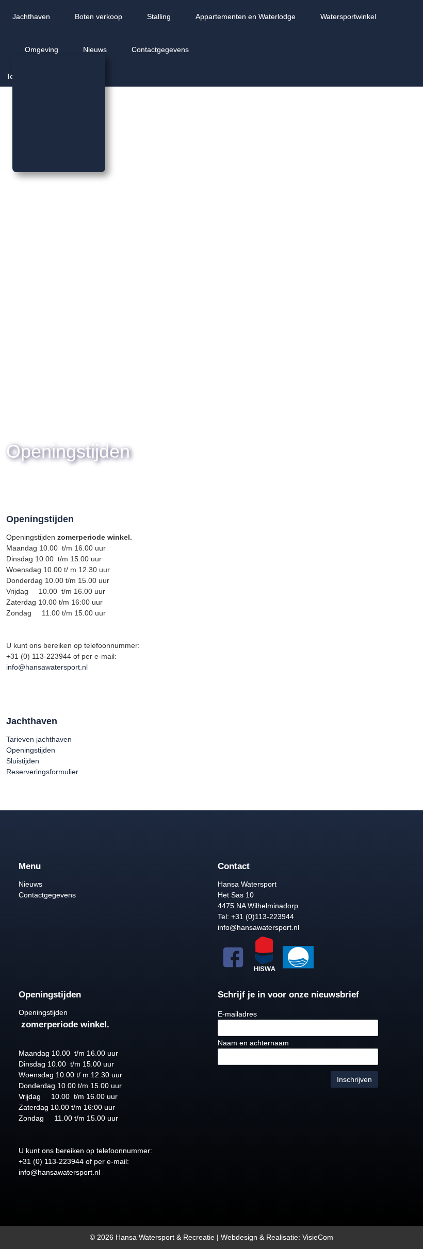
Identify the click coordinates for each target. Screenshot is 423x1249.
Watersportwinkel (348, 16)
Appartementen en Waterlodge (246, 16)
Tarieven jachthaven (39, 739)
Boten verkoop (98, 16)
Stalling (159, 16)
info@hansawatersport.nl (47, 667)
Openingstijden (30, 750)
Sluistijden (22, 761)
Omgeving (41, 49)
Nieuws (95, 49)
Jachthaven (31, 16)
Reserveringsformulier (42, 772)
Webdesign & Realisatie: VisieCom (277, 1237)
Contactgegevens (160, 49)
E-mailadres (237, 1014)
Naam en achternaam (253, 1043)
